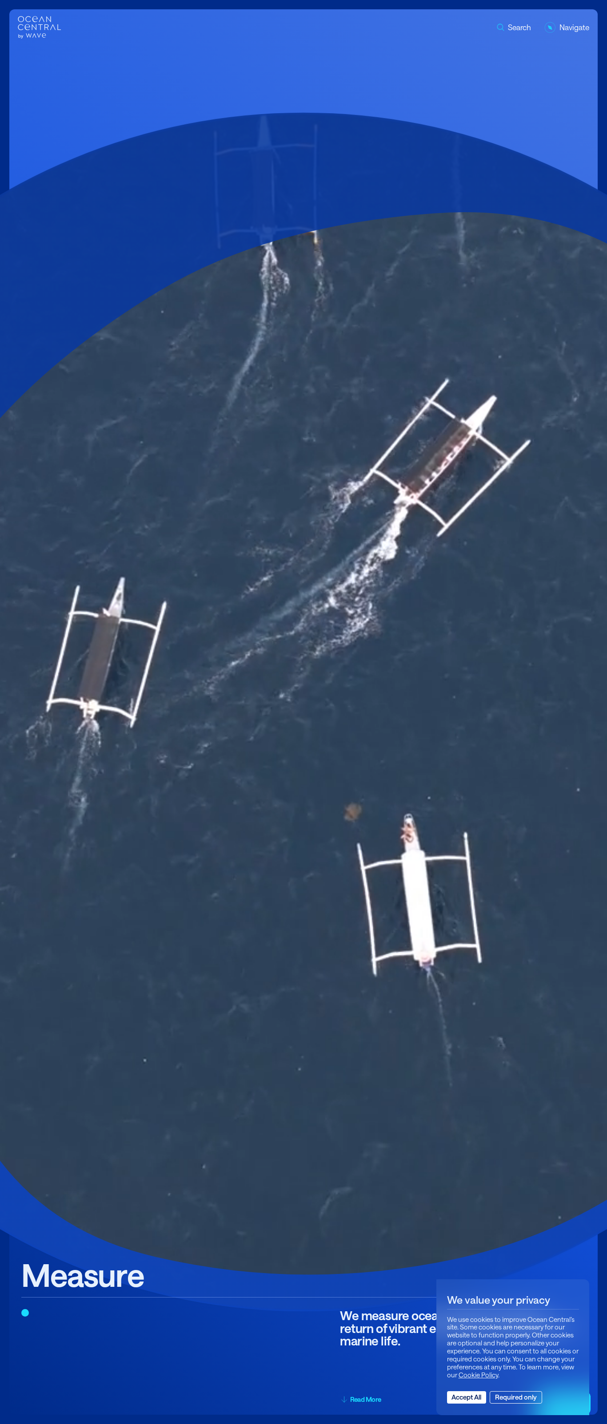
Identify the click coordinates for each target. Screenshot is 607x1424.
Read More (365, 1399)
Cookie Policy (478, 1375)
